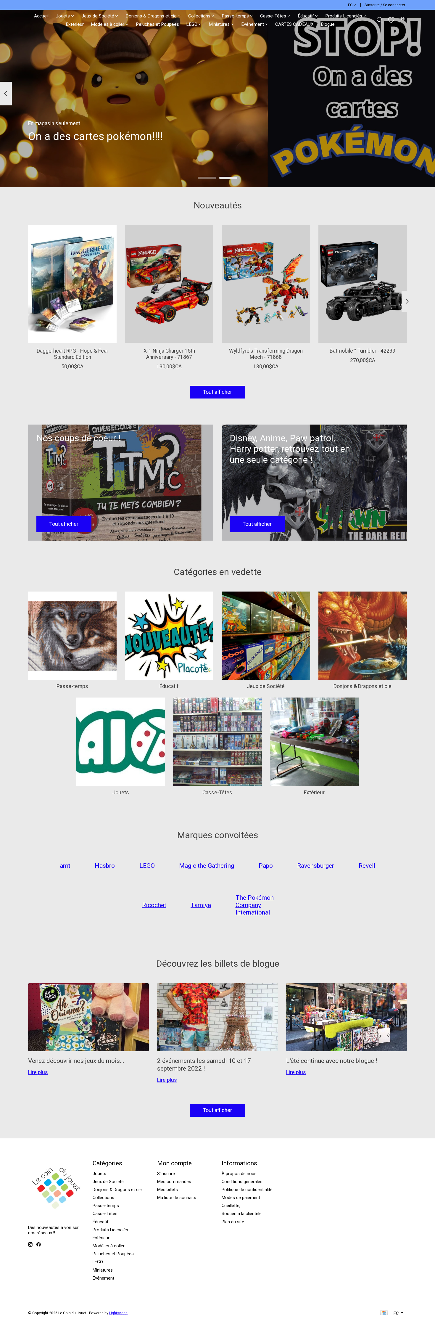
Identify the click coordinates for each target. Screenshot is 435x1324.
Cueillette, (231, 1205)
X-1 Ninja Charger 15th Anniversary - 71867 (169, 354)
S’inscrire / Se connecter (385, 5)
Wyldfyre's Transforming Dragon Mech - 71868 (266, 354)
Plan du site (233, 1222)
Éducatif (169, 686)
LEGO (98, 1261)
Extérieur (75, 24)
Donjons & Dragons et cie (363, 686)
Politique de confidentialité (247, 1189)
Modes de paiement (241, 1197)
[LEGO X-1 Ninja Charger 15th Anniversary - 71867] (169, 284)
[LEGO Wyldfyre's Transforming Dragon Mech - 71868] (266, 284)
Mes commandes (174, 1181)
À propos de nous (239, 1173)
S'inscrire (166, 1173)
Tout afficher (217, 392)
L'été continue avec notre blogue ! (331, 1060)
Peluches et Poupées (157, 24)
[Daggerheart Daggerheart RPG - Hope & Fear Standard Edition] (72, 284)
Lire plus (38, 1072)
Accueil (41, 16)
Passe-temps (72, 686)
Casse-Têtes (217, 793)
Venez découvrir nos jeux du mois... (76, 1060)
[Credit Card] (384, 1313)
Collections (103, 1197)
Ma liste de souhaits (176, 1197)
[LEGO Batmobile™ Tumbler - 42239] (362, 284)
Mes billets (167, 1189)
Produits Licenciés (110, 1230)
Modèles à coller (109, 1246)
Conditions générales (242, 1181)
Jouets (120, 793)
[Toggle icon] (380, 20)
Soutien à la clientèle (242, 1213)
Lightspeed (118, 1313)
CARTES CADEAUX (294, 24)
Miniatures (103, 1270)
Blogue (328, 24)
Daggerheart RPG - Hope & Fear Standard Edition (72, 354)
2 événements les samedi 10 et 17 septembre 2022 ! (204, 1064)
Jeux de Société (266, 686)
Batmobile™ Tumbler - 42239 (362, 351)
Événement (103, 1278)
